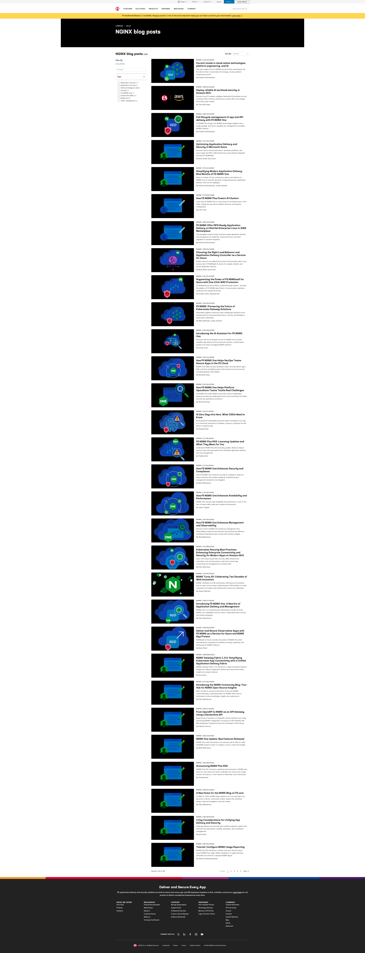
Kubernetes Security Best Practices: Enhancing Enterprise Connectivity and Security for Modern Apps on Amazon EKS (220, 552)
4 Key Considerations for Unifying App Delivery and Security (218, 821)
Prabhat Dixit (203, 456)
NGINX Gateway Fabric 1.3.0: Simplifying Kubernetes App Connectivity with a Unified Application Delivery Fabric (221, 660)
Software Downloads (178, 917)
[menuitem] (182, 2)
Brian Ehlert (203, 648)
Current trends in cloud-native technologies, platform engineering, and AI (221, 64)
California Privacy (195, 945)
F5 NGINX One (127, 93)
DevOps (125, 90)
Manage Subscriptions (178, 905)
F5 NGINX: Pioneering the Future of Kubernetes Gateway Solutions (215, 308)
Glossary (147, 911)
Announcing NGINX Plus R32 (212, 765)
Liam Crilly (202, 210)
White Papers (148, 908)
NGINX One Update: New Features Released (220, 738)
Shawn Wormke (204, 591)
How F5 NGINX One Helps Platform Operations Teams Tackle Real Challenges (220, 389)
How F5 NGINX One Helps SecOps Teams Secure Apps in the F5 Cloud (218, 362)
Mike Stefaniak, (204, 321)
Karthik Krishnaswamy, (207, 186)
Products (120, 908)
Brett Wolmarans (205, 483)
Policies (175, 945)
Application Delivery (129, 83)
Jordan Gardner (221, 186)
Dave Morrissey (204, 105)
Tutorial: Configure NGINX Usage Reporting (220, 847)
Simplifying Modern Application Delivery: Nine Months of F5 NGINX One (219, 172)
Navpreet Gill (214, 294)
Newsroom (229, 926)
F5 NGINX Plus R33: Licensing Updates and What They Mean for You (220, 443)
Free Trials (120, 905)
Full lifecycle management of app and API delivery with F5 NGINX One (219, 118)
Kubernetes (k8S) (128, 96)
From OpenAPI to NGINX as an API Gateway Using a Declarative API (220, 713)
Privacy (184, 945)
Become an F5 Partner (206, 911)
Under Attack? (242, 2)
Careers (228, 911)
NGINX (199, 60)
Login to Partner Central (206, 914)
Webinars (147, 917)
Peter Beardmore (205, 618)
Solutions (120, 911)
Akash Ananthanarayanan (208, 859)
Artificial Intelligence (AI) (130, 88)
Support (219, 2)
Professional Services (178, 911)
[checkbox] (119, 83)
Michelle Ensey (204, 375)
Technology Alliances (205, 908)
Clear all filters (120, 64)
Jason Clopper (204, 507)
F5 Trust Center (231, 908)
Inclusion (229, 914)
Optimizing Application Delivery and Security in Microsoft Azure (216, 145)
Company (119, 26)
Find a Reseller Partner (206, 905)
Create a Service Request (179, 914)
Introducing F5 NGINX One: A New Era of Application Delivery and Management (218, 605)
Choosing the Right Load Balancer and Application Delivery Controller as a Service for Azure (221, 255)
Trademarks (165, 945)
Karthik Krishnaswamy (207, 78)
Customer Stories (150, 914)
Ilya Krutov (212, 159)
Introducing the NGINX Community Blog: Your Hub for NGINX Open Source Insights (221, 686)
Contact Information (232, 905)
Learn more (236, 16)
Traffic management (129, 101)
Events (228, 923)
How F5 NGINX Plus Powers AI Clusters (217, 198)
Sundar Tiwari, (204, 294)
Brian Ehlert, (203, 159)
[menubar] (182, 2)
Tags (119, 77)
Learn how (237, 892)
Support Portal (176, 908)
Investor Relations (232, 917)
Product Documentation (152, 905)
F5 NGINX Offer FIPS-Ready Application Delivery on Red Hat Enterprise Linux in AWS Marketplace (221, 228)
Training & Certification (151, 920)
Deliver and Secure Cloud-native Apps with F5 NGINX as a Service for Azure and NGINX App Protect (220, 633)
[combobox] (240, 53)
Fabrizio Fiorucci (205, 726)
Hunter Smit (203, 348)
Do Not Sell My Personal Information (215, 945)
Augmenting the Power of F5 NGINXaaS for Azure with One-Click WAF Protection (220, 281)
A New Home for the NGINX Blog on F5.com (220, 792)
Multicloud (125, 98)
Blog (128, 26)
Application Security (129, 85)
